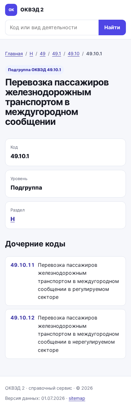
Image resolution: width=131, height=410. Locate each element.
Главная (14, 53)
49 (42, 53)
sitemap (77, 398)
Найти (112, 27)
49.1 (56, 53)
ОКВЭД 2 (26, 9)
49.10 (73, 53)
